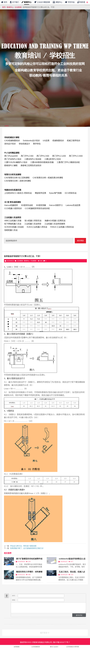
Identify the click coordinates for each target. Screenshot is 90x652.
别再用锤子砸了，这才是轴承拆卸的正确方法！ (27, 548)
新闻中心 (10, 7)
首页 (4, 7)
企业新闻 (18, 7)
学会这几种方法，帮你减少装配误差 (23, 546)
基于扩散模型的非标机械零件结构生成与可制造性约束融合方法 (29, 560)
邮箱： (14, 600)
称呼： (14, 596)
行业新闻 (33, 261)
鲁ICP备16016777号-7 (61, 642)
